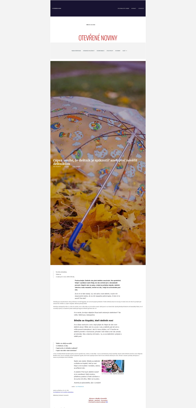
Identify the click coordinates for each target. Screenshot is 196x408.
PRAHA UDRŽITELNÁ (76, 50)
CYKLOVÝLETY (110, 50)
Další (124, 50)
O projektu (141, 8)
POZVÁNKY (117, 50)
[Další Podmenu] (126, 50)
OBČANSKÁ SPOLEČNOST (88, 50)
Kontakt (133, 8)
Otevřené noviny (56, 8)
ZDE (107, 402)
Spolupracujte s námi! (123, 8)
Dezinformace (100, 50)
